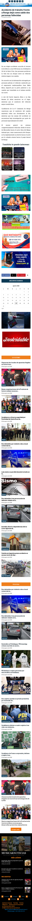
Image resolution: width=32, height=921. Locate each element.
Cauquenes (5, 549)
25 (7, 303)
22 (24, 300)
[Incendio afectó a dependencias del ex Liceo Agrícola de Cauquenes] (16, 541)
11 (7, 297)
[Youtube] (22, 1)
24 (3, 303)
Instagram (15, 896)
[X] (17, 1)
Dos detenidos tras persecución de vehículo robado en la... (13, 617)
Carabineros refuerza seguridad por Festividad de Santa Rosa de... (13, 418)
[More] (27, 275)
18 (7, 300)
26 (12, 303)
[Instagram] (12, 1)
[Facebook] (9, 1)
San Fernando (6, 576)
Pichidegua (5, 666)
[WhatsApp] (20, 1)
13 (16, 297)
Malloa (4, 440)
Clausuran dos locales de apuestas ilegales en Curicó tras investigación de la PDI (15, 798)
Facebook (6, 896)
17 (3, 300)
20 (16, 300)
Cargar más (15, 829)
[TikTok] (15, 1)
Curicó (4, 612)
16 (28, 297)
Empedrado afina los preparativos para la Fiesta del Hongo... (12, 861)
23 (28, 300)
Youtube (22, 899)
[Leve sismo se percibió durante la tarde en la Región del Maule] (16, 487)
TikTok (23, 896)
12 (12, 297)
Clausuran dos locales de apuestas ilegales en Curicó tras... (12, 880)
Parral (4, 748)
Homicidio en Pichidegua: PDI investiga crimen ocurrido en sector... (14, 645)
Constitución (6, 721)
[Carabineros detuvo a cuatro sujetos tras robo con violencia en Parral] (16, 740)
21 (20, 300)
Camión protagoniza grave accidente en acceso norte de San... (14, 554)
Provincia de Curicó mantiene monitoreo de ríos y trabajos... (12, 869)
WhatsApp (13, 899)
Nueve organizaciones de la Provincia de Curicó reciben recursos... (14, 390)
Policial (4, 638)
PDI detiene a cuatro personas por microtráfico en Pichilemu (12, 671)
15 (24, 297)
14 (20, 297)
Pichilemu (5, 693)
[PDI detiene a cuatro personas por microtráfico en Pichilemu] (16, 685)
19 (12, 300)
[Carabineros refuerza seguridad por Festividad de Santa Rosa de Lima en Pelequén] (16, 432)
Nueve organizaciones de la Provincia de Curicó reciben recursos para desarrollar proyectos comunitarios (15, 823)
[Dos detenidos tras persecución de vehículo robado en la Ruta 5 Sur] (16, 631)
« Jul (2, 308)
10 (3, 297)
